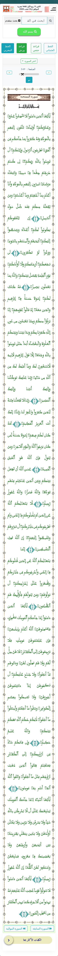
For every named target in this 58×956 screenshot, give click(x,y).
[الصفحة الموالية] (9, 72)
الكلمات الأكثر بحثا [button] (32, 940)
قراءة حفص (36, 48)
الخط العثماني (50, 48)
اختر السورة (30, 61)
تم (29, 79)
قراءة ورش (22, 48)
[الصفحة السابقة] (49, 72)
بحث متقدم (11, 20)
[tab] (30, 941)
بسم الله (27, 31)
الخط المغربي (8, 48)
